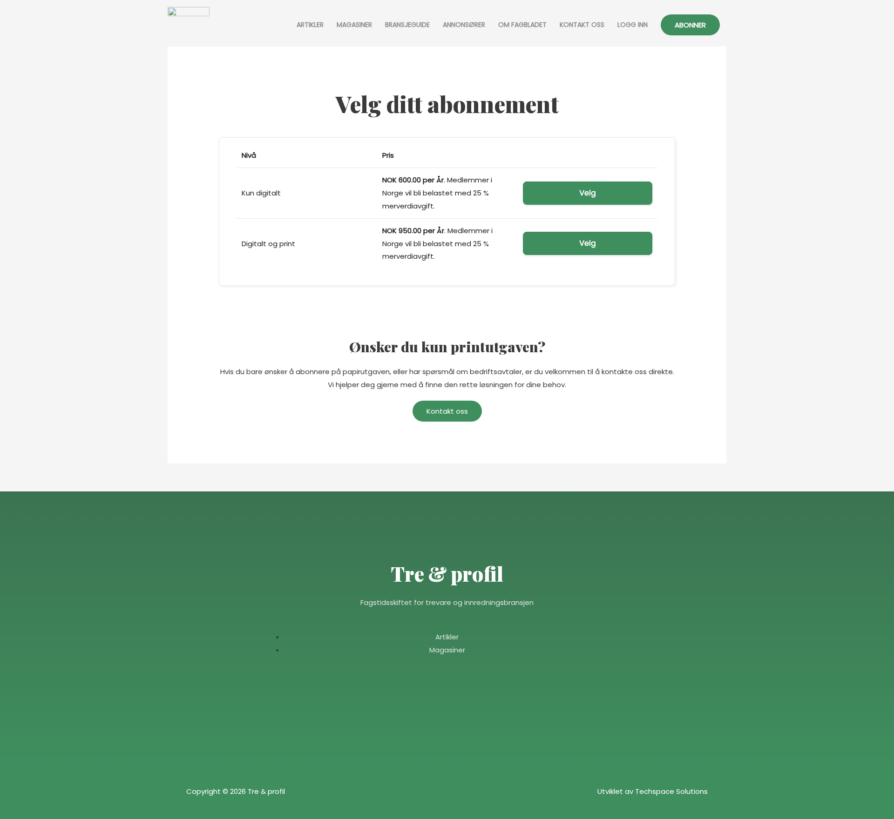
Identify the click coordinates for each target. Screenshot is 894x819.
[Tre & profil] (189, 25)
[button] (690, 24)
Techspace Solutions (671, 791)
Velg (587, 193)
